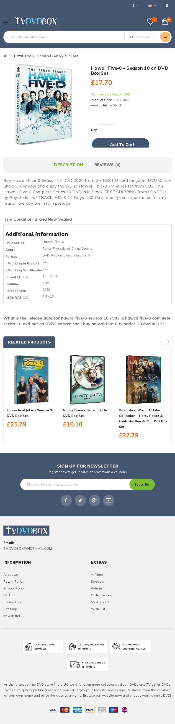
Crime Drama (82, 248)
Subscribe (142, 484)
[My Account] (169, 5)
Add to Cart (122, 144)
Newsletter (11, 616)
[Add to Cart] (21, 399)
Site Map (10, 609)
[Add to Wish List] (31, 399)
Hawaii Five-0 (53, 242)
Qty (94, 130)
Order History (101, 595)
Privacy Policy (14, 588)
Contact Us (12, 602)
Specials (97, 581)
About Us (10, 575)
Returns (97, 588)
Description (68, 164)
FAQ (6, 595)
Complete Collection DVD (111, 94)
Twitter (80, 500)
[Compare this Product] (41, 399)
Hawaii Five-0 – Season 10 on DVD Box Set (46, 56)
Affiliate (97, 575)
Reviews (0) (107, 164)
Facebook (66, 500)
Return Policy (13, 581)
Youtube (108, 500)
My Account (100, 602)
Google (94, 500)
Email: (8, 543)
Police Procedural (56, 248)
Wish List (98, 609)
